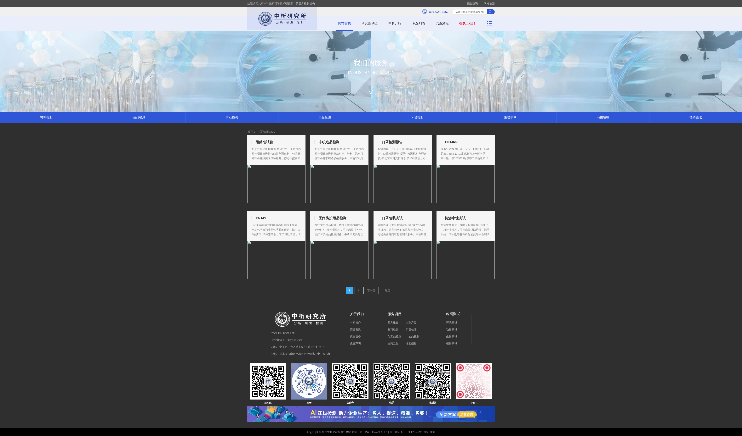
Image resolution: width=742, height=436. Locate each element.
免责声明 (355, 343)
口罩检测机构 (266, 132)
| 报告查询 (428, 432)
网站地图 (489, 3)
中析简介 (355, 322)
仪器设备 (355, 336)
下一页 (371, 290)
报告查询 (472, 3)
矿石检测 (232, 117)
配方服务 (393, 322)
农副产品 (411, 322)
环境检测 (417, 117)
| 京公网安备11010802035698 (404, 432)
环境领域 (451, 322)
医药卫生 (393, 343)
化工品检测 (394, 336)
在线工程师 (467, 23)
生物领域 (510, 117)
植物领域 (695, 117)
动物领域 (603, 117)
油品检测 (139, 117)
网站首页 (344, 23)
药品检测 (324, 117)
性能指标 (411, 343)
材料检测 (46, 117)
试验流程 (442, 23)
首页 (250, 132)
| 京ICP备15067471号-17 (372, 432)
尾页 (387, 290)
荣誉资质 (355, 329)
